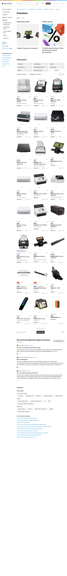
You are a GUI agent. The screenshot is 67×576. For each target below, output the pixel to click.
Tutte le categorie (6, 9)
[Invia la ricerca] (18, 3)
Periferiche (5, 14)
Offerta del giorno (6, 55)
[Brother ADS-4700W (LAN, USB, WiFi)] (40, 186)
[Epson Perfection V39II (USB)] (57, 123)
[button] (29, 96)
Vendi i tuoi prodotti (6, 57)
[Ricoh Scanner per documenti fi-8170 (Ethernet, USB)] (23, 123)
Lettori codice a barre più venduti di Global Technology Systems (32, 424)
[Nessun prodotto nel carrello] (64, 3)
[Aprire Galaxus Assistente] (54, 3)
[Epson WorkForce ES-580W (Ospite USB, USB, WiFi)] (23, 248)
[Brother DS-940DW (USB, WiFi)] (40, 280)
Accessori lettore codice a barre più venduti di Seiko (29, 435)
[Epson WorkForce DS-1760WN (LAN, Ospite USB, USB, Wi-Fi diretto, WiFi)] (57, 186)
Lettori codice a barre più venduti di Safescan (27, 430)
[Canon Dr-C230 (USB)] (57, 280)
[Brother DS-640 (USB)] (23, 280)
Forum (3, 66)
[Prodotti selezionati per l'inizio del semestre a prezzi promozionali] (53, 37)
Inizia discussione (59, 341)
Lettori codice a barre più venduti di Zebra (27, 418)
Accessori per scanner (6, 27)
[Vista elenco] (63, 74)
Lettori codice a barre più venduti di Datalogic (27, 420)
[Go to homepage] (7, 4)
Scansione (4, 20)
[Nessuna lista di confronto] (57, 3)
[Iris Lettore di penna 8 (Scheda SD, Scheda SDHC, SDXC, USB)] (23, 311)
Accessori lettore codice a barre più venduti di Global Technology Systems (34, 426)
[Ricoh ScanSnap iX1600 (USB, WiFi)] (40, 123)
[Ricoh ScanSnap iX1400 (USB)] (23, 217)
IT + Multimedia (5, 12)
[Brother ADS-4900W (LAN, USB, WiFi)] (40, 217)
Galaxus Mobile (5, 59)
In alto (63, 332)
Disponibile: (32, 74)
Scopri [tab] (18, 18)
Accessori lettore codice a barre (7, 23)
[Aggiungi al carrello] (30, 106)
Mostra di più (41, 332)
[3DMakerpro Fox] (57, 311)
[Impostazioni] (42, 3)
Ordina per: (19, 74)
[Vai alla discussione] (40, 350)
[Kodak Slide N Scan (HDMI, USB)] (40, 311)
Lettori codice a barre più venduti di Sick (26, 437)
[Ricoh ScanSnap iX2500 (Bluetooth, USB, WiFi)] (23, 92)
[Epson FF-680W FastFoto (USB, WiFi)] (57, 92)
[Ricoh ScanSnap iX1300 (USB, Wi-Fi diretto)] (23, 186)
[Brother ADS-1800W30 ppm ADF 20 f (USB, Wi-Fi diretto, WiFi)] (40, 154)
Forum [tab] (22, 18)
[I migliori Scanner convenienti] (28, 35)
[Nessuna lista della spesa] (60, 3)
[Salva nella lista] (28, 106)
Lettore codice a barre (7, 32)
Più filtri (56, 70)
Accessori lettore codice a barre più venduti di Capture (29, 428)
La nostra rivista (6, 64)
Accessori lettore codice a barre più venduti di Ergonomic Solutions (32, 433)
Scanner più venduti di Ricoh (23, 422)
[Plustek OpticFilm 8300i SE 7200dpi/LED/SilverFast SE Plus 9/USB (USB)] (57, 217)
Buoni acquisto (5, 61)
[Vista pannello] (60, 74)
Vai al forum (19, 342)
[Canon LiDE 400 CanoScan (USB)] (23, 154)
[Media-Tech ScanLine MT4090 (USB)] (57, 248)
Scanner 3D (6, 38)
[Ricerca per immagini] (37, 3)
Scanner (5, 35)
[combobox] (24, 74)
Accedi (48, 3)
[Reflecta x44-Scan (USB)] (57, 154)
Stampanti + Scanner (7, 17)
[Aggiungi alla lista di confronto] (26, 106)
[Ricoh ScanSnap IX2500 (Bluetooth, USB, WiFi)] (40, 92)
